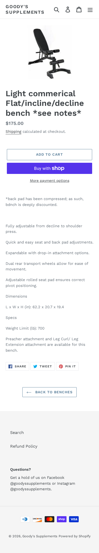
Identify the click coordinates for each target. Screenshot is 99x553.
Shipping (13, 131)
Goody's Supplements (25, 9)
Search (17, 432)
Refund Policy (23, 446)
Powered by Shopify (75, 536)
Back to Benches (53, 392)
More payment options (49, 180)
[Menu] (90, 9)
